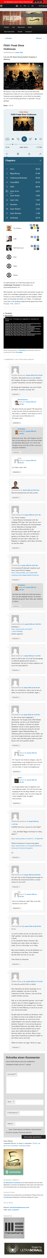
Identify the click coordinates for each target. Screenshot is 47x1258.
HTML (12, 304)
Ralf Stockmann (23, 400)
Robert (20, 778)
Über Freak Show (9, 31)
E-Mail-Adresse (13, 1112)
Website (10, 1123)
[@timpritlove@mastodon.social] (30, 225)
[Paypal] (37, 231)
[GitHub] (31, 237)
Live (13, 27)
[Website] (33, 225)
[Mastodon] (34, 237)
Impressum (28, 31)
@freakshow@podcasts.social (19, 1207)
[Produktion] (14, 1238)
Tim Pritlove (22, 350)
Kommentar (12, 1074)
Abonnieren (21, 27)
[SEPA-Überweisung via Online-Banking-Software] (37, 228)
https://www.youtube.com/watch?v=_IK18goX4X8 (27, 838)
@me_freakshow (13, 1210)
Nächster (39, 38)
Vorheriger (8, 38)
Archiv (30, 27)
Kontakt (20, 31)
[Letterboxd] (36, 225)
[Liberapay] (34, 228)
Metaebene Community (13, 1183)
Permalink (19, 352)
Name (11, 1101)
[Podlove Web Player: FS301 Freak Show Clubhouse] (24, 165)
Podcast (6, 27)
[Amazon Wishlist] (31, 228)
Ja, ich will (38, 2)
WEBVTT (17, 304)
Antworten (16, 394)
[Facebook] (34, 246)
